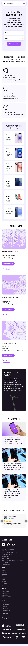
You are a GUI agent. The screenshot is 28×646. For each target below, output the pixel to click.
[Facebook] (8, 546)
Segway (11, 381)
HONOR (4, 579)
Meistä (4, 603)
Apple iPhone (5, 593)
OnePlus (4, 583)
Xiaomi (5, 381)
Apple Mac (5, 595)
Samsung (4, 572)
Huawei (4, 581)
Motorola (4, 574)
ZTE (3, 585)
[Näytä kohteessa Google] (5, 517)
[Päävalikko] (23, 3)
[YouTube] (13, 546)
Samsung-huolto (6, 597)
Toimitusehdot (6, 564)
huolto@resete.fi (7, 555)
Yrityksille (4, 606)
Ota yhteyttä (5, 604)
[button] (2, 521)
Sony (3, 578)
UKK (5, 619)
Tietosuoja (5, 562)
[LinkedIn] (3, 546)
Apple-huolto (5, 591)
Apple (3, 570)
